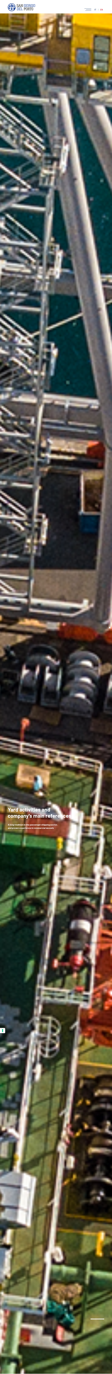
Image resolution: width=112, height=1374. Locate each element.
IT (95, 9)
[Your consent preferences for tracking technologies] (2, 1030)
